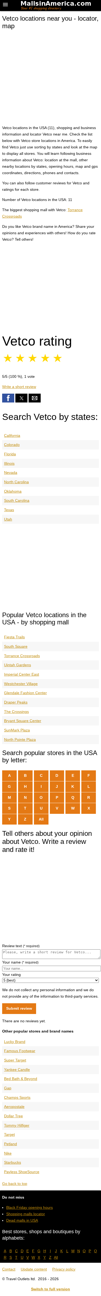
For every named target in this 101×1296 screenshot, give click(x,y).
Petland (10, 1144)
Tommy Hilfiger (16, 1125)
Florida (10, 454)
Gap (7, 1088)
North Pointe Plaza (20, 739)
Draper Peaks (15, 702)
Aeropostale (14, 1106)
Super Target (15, 1060)
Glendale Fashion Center (25, 693)
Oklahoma (13, 491)
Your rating (11, 974)
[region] (50, 286)
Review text (21, 946)
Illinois (9, 463)
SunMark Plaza (17, 730)
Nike (8, 1153)
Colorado (12, 444)
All (41, 819)
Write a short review (19, 387)
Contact (8, 1269)
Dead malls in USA (22, 1220)
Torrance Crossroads (22, 656)
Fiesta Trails (14, 637)
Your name (20, 962)
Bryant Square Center (22, 721)
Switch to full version (50, 1289)
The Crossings (16, 711)
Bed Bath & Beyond (20, 1079)
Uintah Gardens (17, 665)
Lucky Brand (14, 1041)
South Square (15, 646)
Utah (8, 519)
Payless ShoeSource (21, 1172)
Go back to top (14, 1183)
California (12, 435)
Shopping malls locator (25, 1214)
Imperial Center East (21, 674)
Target (9, 1134)
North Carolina (16, 482)
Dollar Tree (13, 1116)
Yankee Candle (17, 1069)
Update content (34, 1269)
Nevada (10, 472)
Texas (9, 510)
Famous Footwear (19, 1051)
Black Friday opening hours (29, 1207)
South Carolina (16, 500)
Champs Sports (17, 1097)
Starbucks (12, 1162)
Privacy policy (63, 1269)
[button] (8, 398)
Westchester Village (21, 684)
